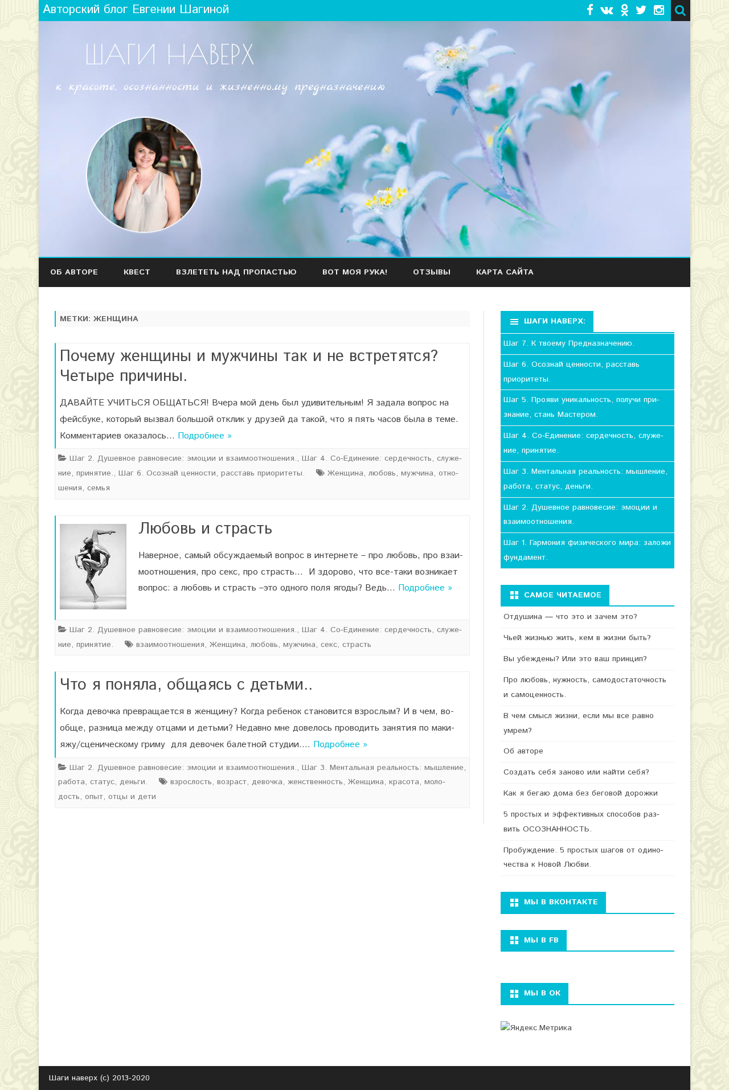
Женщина (345, 473)
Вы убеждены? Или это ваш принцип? (575, 659)
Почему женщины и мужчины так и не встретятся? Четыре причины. (249, 366)
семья (98, 488)
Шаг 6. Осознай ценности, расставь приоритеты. (211, 473)
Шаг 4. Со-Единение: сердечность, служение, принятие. (583, 443)
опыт (94, 796)
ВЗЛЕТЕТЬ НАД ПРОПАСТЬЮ (236, 272)
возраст (232, 782)
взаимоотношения (170, 644)
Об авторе (74, 272)
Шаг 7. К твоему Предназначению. (568, 343)
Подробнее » (205, 435)
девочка (267, 782)
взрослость (191, 782)
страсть (356, 644)
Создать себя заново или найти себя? (576, 772)
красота (404, 782)
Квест (137, 272)
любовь (382, 473)
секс (329, 644)
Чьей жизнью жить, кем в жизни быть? (577, 638)
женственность (315, 782)
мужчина (417, 473)
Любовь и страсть (205, 529)
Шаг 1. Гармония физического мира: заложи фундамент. (587, 550)
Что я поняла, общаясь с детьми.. (186, 685)
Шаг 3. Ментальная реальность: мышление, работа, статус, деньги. (585, 479)
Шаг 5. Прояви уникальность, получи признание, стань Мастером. (581, 407)
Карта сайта (505, 272)
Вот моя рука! (354, 272)
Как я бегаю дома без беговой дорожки (580, 793)
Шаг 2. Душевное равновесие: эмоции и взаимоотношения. (183, 458)
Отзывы (431, 272)
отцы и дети (132, 796)
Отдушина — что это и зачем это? (570, 616)
